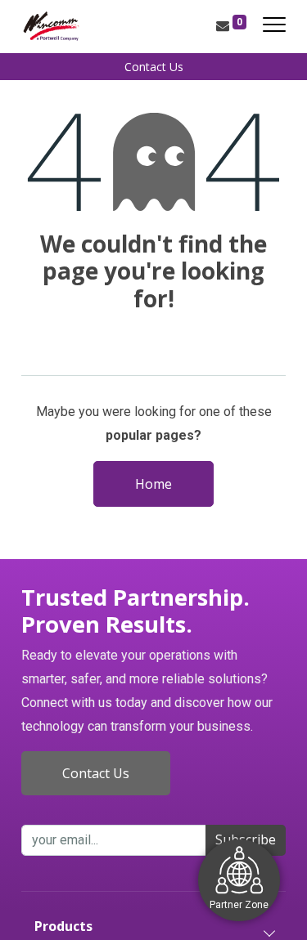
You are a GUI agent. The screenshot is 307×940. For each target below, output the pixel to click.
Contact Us (153, 66)
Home (153, 484)
